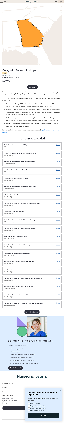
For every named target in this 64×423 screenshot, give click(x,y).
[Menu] (1, 1)
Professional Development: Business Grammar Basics (20, 162)
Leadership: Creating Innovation (14, 212)
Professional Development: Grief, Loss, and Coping (19, 221)
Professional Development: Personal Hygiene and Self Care (22, 204)
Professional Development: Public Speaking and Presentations (23, 279)
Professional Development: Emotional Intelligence (19, 262)
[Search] (56, 1)
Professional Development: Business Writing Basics (19, 229)
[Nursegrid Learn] (32, 1)
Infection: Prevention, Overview (13, 196)
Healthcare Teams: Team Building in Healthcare (18, 171)
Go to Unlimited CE (15, 368)
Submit (43, 415)
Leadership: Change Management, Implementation (20, 154)
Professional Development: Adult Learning (17, 246)
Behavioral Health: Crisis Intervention (15, 237)
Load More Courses (32, 312)
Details (58, 145)
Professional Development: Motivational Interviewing (20, 187)
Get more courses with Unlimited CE (31, 340)
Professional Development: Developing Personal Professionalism (23, 304)
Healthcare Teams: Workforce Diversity (16, 179)
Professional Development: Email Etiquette (17, 146)
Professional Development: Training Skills (16, 296)
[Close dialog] (60, 390)
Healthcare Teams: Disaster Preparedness (17, 254)
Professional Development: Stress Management (18, 287)
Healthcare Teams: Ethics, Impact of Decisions (18, 271)
